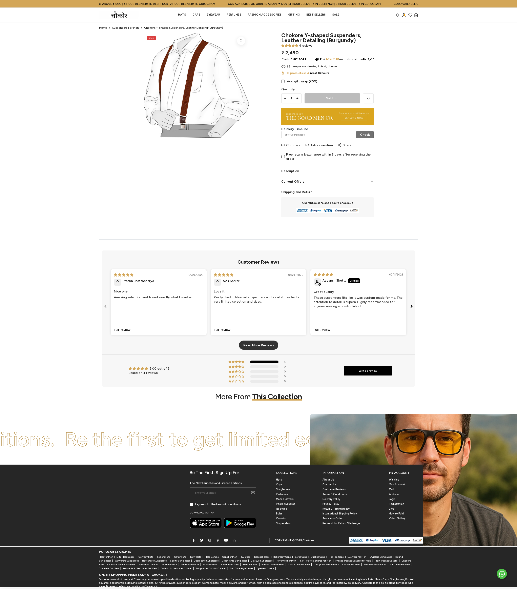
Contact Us (330, 484)
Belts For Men (250, 564)
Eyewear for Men (357, 556)
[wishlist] (410, 15)
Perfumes (282, 494)
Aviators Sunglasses (381, 556)
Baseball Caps (262, 556)
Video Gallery (397, 518)
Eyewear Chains (265, 568)
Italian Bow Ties (230, 564)
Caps (196, 14)
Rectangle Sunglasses (154, 560)
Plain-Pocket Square (386, 560)
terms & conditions (228, 504)
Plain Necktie (170, 564)
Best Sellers (316, 14)
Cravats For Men (351, 564)
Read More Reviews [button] (258, 345)
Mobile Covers (285, 499)
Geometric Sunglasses (206, 560)
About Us (328, 479)
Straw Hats (180, 556)
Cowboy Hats (146, 556)
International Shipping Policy (340, 513)
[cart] (416, 15)
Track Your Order (333, 518)
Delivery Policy (331, 499)
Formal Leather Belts (273, 564)
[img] (123, 275)
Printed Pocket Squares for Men (353, 560)
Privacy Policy (331, 503)
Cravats (281, 518)
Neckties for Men (149, 564)
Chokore (308, 540)
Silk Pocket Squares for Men (316, 560)
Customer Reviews (334, 489)
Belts (279, 513)
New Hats (196, 556)
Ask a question (321, 145)
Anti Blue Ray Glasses (241, 568)
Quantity (288, 89)
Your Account (397, 484)
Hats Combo (212, 556)
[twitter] (202, 540)
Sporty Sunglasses (180, 560)
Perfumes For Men (286, 560)
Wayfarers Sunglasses (127, 560)
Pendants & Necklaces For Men (140, 568)
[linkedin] (234, 540)
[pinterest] (218, 540)
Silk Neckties (210, 564)
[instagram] (210, 540)
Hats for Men (106, 556)
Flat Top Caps (336, 556)
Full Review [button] (122, 330)
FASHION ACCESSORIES (265, 14)
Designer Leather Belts (326, 564)
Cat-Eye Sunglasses (261, 560)
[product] (241, 41)
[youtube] (226, 540)
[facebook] (194, 540)
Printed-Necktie (190, 564)
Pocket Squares (285, 503)
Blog (391, 508)
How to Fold (396, 513)
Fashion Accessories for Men (176, 568)
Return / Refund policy (336, 508)
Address (394, 494)
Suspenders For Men (125, 27)
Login (392, 499)
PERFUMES (234, 14)
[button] (289, 45)
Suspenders (283, 523)
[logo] (119, 15)
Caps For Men (230, 556)
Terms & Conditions (335, 494)
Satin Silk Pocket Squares (121, 564)
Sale (335, 14)
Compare (293, 145)
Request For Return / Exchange (341, 523)
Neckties (281, 508)
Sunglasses (283, 489)
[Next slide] (411, 307)
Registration (396, 503)
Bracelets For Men (109, 568)
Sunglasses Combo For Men (211, 568)
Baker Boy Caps (282, 556)
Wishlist (394, 479)
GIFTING (294, 14)
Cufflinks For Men (400, 564)
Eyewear (213, 14)
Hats (182, 14)
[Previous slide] (105, 307)
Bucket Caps (318, 556)
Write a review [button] (368, 370)
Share (347, 145)
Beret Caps (301, 556)
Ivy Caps (246, 556)
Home (103, 27)
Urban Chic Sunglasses (234, 560)
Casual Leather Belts (299, 564)
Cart (391, 489)
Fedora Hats (164, 556)
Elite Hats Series (126, 556)
